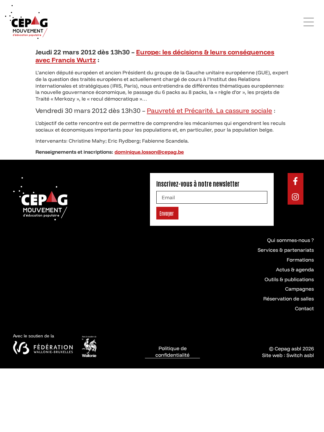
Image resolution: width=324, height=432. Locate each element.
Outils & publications (289, 279)
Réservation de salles (288, 298)
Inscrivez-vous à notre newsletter (198, 183)
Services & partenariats (286, 250)
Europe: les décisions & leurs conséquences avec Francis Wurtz (154, 56)
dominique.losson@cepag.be (149, 152)
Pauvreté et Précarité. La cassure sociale (209, 110)
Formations (300, 259)
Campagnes (299, 289)
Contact (304, 308)
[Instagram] (295, 197)
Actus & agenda (295, 269)
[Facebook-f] (295, 181)
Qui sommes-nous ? (290, 240)
